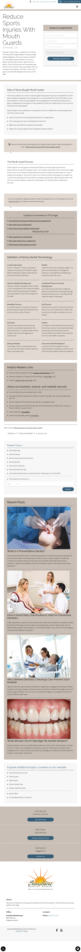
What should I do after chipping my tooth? (22, 245)
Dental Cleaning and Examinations (21, 458)
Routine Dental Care (16, 784)
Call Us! (72, 2)
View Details (25, 412)
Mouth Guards (14, 776)
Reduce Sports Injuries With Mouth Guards (28, 428)
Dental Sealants (14, 462)
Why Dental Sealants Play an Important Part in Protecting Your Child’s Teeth (34, 473)
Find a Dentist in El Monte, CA (19, 479)
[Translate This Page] (77, 948)
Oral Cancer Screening (16, 466)
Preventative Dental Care (17, 469)
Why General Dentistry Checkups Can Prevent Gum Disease (38, 681)
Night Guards (13, 780)
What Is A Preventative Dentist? (26, 551)
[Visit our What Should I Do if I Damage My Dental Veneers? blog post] (38, 738)
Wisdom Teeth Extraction (17, 788)
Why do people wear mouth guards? (20, 237)
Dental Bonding (14, 450)
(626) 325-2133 (14, 201)
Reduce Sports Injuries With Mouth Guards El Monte (42, 147)
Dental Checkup (14, 454)
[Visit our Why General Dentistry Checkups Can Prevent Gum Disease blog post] (38, 677)
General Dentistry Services (18, 773)
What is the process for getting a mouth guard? (24, 228)
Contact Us (40, 856)
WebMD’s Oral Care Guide (23, 380)
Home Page (48, 376)
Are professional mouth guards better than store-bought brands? (30, 221)
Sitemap (26, 931)
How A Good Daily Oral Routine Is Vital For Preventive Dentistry (39, 617)
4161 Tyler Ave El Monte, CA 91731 (44, 2)
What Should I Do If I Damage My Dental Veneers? (37, 740)
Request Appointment (40, 838)
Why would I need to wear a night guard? (22, 241)
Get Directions (40, 819)
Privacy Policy (19, 931)
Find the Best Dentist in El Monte (20, 797)
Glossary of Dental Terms (41, 373)
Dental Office (13, 794)
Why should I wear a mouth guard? (20, 225)
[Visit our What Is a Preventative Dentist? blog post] (38, 549)
